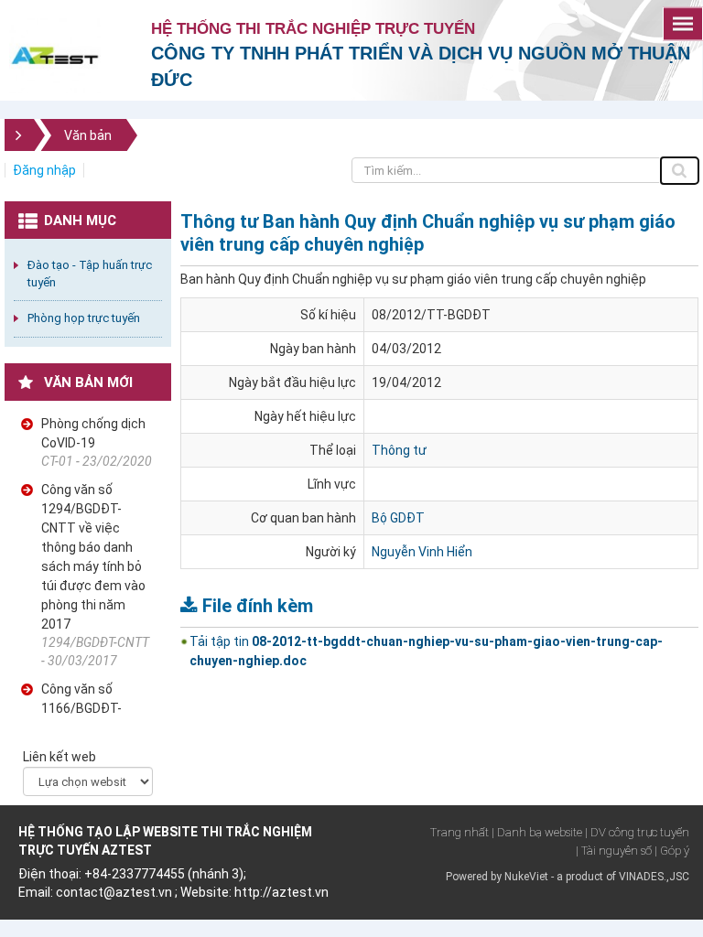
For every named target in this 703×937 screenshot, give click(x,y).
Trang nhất (459, 832)
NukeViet (526, 876)
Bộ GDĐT (398, 518)
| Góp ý (671, 850)
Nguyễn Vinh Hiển (422, 551)
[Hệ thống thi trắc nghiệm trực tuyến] (55, 55)
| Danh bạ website (537, 832)
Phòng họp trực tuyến (83, 318)
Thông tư (399, 450)
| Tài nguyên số (614, 850)
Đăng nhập (44, 170)
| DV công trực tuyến (637, 832)
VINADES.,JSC (654, 876)
